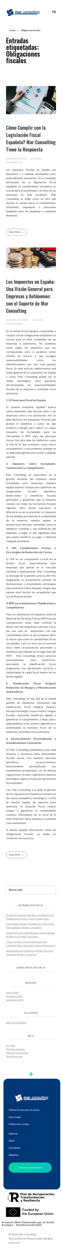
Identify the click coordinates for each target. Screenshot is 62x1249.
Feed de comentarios (17, 1052)
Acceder (10, 1045)
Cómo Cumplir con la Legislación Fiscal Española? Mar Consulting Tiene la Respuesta (31, 138)
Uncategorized (14, 162)
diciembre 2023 (14, 996)
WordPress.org (14, 1056)
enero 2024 (12, 992)
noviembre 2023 (14, 999)
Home (12, 30)
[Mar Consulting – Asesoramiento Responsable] (23, 12)
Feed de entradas (15, 1049)
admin (38, 158)
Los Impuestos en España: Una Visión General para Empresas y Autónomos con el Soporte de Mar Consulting (30, 296)
